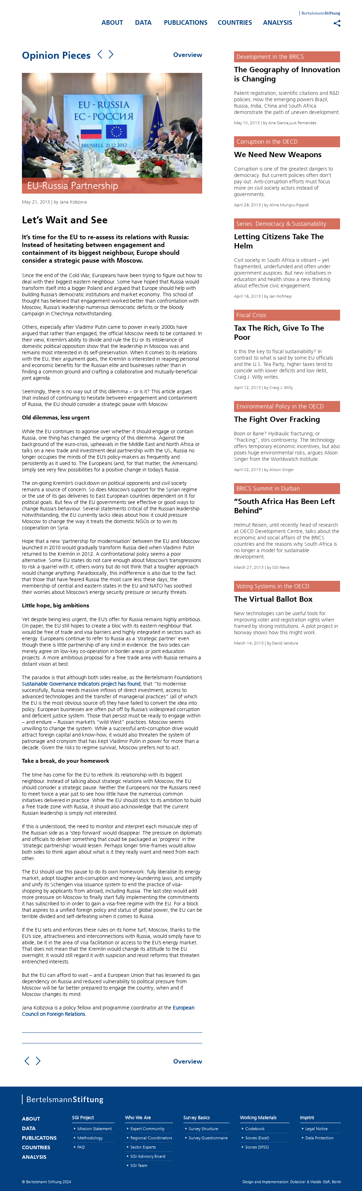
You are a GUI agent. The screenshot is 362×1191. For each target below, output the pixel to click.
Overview (187, 55)
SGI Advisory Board (147, 1156)
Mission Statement (94, 1128)
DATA (143, 23)
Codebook (255, 1128)
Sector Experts (143, 1147)
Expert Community (147, 1128)
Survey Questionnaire (208, 1137)
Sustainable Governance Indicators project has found (81, 684)
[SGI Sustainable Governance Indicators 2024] (57, 21)
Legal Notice (316, 1128)
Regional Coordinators (151, 1137)
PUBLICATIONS (186, 23)
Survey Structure (203, 1128)
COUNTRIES (235, 23)
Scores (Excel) (257, 1137)
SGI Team (138, 1165)
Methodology (90, 1137)
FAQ (81, 1147)
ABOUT (112, 23)
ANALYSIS (277, 23)
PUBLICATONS (39, 1138)
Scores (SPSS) (257, 1147)
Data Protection (319, 1137)
